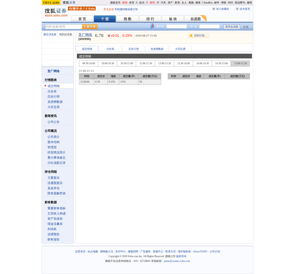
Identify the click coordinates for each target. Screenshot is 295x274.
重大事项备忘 (57, 157)
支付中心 (120, 251)
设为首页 (245, 8)
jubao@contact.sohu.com (177, 261)
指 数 (128, 19)
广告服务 (145, 251)
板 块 (173, 19)
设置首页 (80, 251)
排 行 (150, 19)
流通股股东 (55, 183)
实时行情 (199, 35)
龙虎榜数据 (55, 101)
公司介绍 (215, 251)
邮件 (216, 2)
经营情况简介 (57, 152)
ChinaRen (207, 2)
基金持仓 (54, 188)
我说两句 (240, 2)
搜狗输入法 (106, 251)
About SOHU (200, 251)
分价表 (52, 91)
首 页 (82, 19)
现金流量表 (55, 224)
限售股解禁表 (57, 193)
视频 (191, 2)
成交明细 (54, 86)
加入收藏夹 (222, 8)
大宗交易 (54, 107)
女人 (184, 2)
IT (158, 2)
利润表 (52, 229)
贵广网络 (85, 35)
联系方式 (170, 251)
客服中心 (158, 251)
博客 (223, 2)
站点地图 (93, 251)
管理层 (52, 147)
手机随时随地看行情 (126, 9)
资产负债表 (55, 218)
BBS (230, 2)
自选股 (195, 19)
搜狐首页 (115, 2)
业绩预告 (54, 234)
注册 (246, 26)
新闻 (124, 2)
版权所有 (181, 256)
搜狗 (249, 2)
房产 (170, 2)
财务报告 (54, 239)
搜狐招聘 (133, 251)
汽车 (163, 2)
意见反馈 (108, 9)
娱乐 (141, 2)
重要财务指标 (57, 208)
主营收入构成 (57, 213)
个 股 (105, 19)
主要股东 (54, 177)
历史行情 (54, 96)
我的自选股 (65, 34)
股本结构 (54, 142)
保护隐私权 (184, 251)
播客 (198, 2)
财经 (152, 2)
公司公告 (54, 122)
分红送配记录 (57, 162)
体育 (131, 2)
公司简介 (54, 137)
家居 (177, 2)
